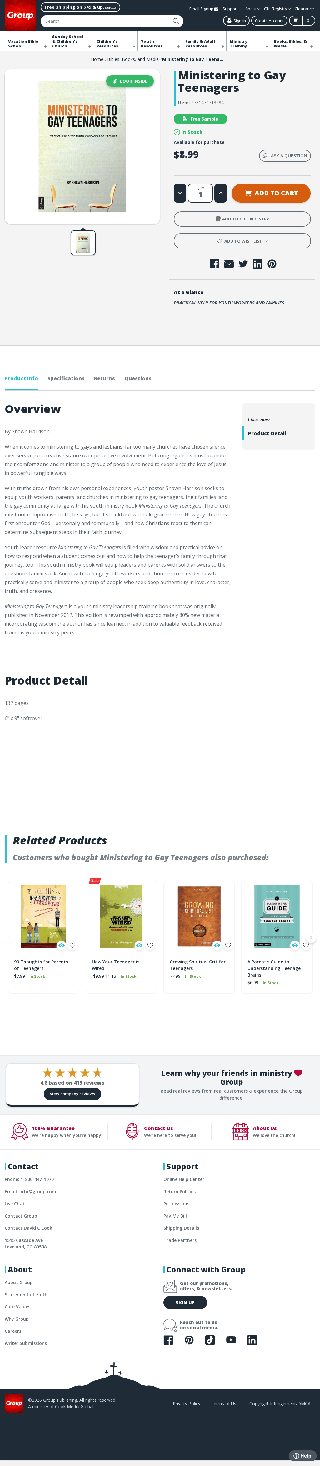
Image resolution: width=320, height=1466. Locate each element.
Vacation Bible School (23, 44)
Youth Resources (151, 44)
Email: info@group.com (30, 1191)
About (251, 9)
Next (311, 937)
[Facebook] (214, 264)
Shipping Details (181, 1228)
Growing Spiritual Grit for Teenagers (198, 965)
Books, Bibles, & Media (290, 44)
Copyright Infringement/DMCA (280, 1403)
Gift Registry (276, 9)
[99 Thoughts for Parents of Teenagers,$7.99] (43, 916)
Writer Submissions (26, 1343)
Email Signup (201, 9)
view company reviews (72, 1093)
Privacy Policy (186, 1403)
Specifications (66, 378)
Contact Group (21, 1216)
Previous (8, 937)
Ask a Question (289, 156)
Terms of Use (225, 1403)
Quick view (61, 945)
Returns (104, 378)
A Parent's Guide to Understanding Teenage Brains (274, 968)
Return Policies (179, 1191)
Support (230, 9)
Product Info (21, 378)
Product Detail (267, 433)
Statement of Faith (26, 1294)
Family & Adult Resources (200, 44)
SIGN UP (185, 1303)
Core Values (17, 1307)
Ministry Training (239, 44)
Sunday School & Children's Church (67, 41)
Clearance (304, 9)
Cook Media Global (74, 1406)
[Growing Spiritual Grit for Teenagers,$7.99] (199, 916)
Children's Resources (107, 44)
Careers (13, 1331)
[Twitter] (243, 264)
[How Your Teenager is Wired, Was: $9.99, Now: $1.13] (121, 916)
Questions (138, 378)
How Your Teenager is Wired (115, 965)
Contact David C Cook (28, 1228)
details (110, 7)
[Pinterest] (272, 264)
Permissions (176, 1204)
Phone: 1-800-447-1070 (29, 1179)
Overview (259, 419)
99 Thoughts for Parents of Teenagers (41, 965)
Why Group (17, 1319)
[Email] (229, 264)
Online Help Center (183, 1179)
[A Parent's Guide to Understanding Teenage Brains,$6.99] (277, 916)
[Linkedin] (257, 264)
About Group (19, 1282)
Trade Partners (180, 1240)
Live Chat (15, 1204)
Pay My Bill (175, 1216)
